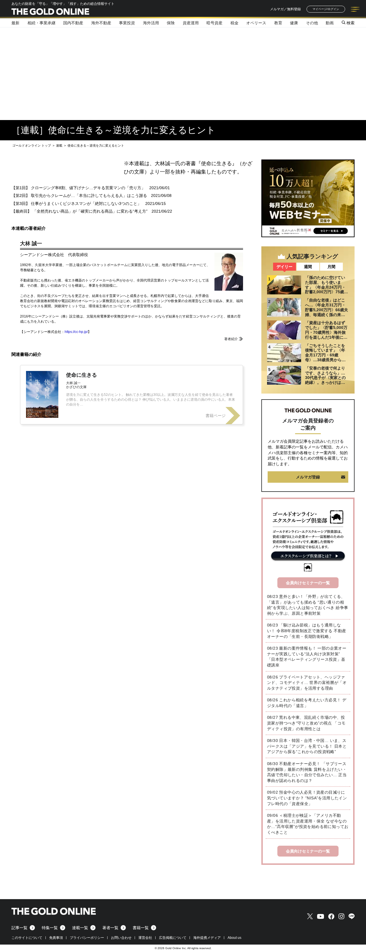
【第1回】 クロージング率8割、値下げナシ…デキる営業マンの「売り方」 (78, 187)
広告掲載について (172, 938)
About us (234, 938)
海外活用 (151, 23)
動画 (330, 23)
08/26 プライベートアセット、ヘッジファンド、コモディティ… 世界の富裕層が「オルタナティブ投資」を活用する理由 (307, 682)
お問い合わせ (121, 938)
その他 (312, 23)
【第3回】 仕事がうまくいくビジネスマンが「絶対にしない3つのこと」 (76, 203)
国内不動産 (73, 23)
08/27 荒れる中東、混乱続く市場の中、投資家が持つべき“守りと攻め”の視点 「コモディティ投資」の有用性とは (306, 723)
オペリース (256, 23)
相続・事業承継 (41, 23)
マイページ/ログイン (326, 9)
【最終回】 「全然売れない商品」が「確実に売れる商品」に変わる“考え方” (79, 211)
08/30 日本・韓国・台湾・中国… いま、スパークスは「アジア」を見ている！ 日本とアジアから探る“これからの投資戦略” (307, 746)
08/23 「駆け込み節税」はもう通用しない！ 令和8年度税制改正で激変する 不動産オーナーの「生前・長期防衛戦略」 (306, 630)
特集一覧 (50, 927)
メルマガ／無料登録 (285, 9)
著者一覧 (110, 927)
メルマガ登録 (308, 477)
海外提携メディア (207, 938)
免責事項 (56, 938)
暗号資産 (214, 23)
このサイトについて (26, 938)
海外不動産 (101, 23)
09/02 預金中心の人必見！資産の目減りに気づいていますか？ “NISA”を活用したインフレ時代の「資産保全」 (307, 798)
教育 (278, 23)
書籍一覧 (141, 927)
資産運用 (191, 23)
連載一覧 (80, 927)
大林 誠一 (31, 243)
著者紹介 (231, 339)
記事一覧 (19, 927)
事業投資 (127, 23)
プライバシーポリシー (87, 938)
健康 (294, 23)
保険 (171, 23)
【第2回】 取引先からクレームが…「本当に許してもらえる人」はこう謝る (79, 195)
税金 (234, 23)
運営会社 (145, 938)
